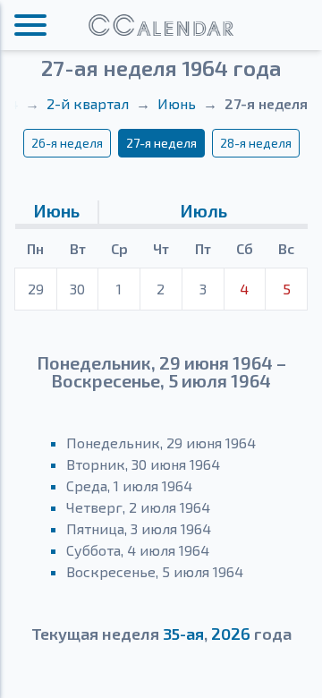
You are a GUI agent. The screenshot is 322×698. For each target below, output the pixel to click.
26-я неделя (67, 142)
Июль (203, 210)
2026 (230, 633)
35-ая (183, 633)
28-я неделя (256, 142)
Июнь (176, 103)
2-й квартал (88, 103)
